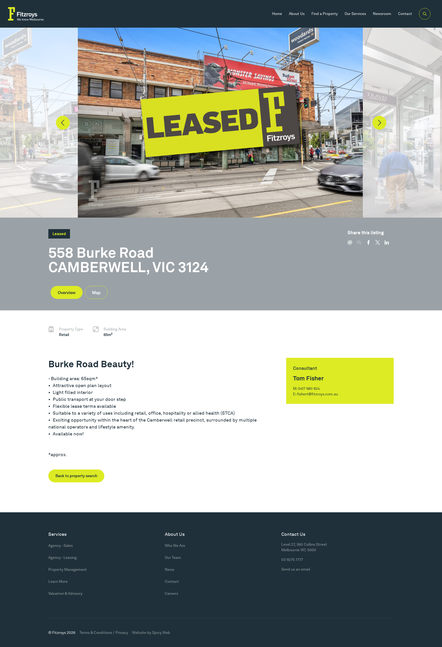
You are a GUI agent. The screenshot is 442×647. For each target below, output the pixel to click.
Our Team (173, 557)
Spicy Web (161, 632)
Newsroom (382, 14)
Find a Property (324, 14)
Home (277, 14)
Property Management (67, 569)
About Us (297, 14)
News (169, 569)
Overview (67, 292)
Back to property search (76, 476)
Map (96, 292)
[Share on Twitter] (379, 244)
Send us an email (295, 569)
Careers (171, 593)
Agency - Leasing (62, 557)
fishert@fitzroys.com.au (317, 394)
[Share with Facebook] (370, 244)
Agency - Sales (60, 545)
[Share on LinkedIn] (389, 244)
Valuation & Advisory (65, 593)
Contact (405, 14)
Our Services (355, 14)
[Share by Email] (352, 244)
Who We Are (175, 545)
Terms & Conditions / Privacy (103, 632)
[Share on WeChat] (361, 244)
